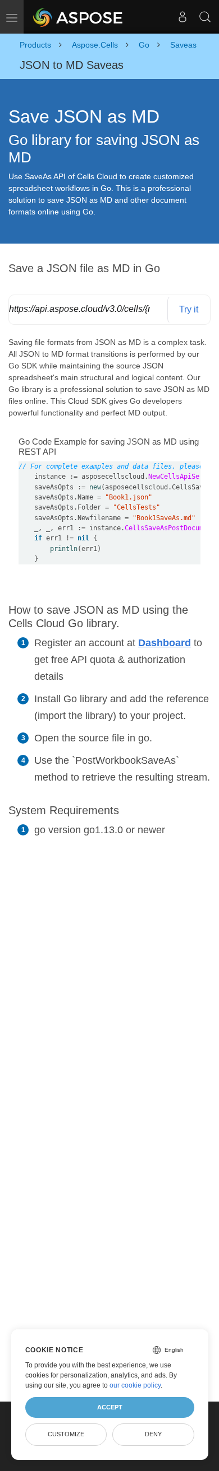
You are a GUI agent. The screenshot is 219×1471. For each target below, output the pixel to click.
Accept (109, 1407)
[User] (182, 17)
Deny (153, 1434)
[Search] (205, 17)
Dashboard (164, 642)
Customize (66, 1434)
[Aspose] (78, 17)
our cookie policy (135, 1385)
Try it (188, 309)
